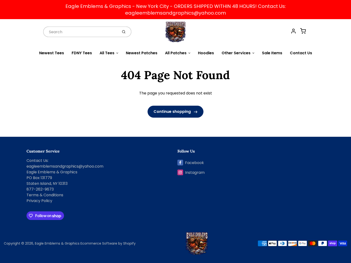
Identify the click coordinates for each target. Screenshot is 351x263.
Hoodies (206, 53)
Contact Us (301, 53)
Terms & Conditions (45, 195)
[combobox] (80, 32)
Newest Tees (51, 53)
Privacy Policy (39, 200)
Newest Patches (141, 53)
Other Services (236, 53)
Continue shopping (173, 111)
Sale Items (272, 53)
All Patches (175, 53)
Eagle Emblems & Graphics (57, 243)
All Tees (107, 53)
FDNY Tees (82, 53)
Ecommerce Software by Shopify (108, 243)
